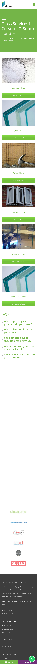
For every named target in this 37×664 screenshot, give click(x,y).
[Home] (7, 4)
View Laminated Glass (18, 304)
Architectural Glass (7, 629)
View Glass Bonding (18, 261)
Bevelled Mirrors (6, 636)
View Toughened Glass (18, 138)
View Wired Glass (18, 180)
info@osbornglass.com (8, 613)
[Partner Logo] (18, 512)
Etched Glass (5, 658)
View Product (18, 220)
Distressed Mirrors (7, 643)
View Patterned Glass (18, 95)
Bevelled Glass (6, 632)
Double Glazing (6, 646)
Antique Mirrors (6, 626)
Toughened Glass (7, 639)
